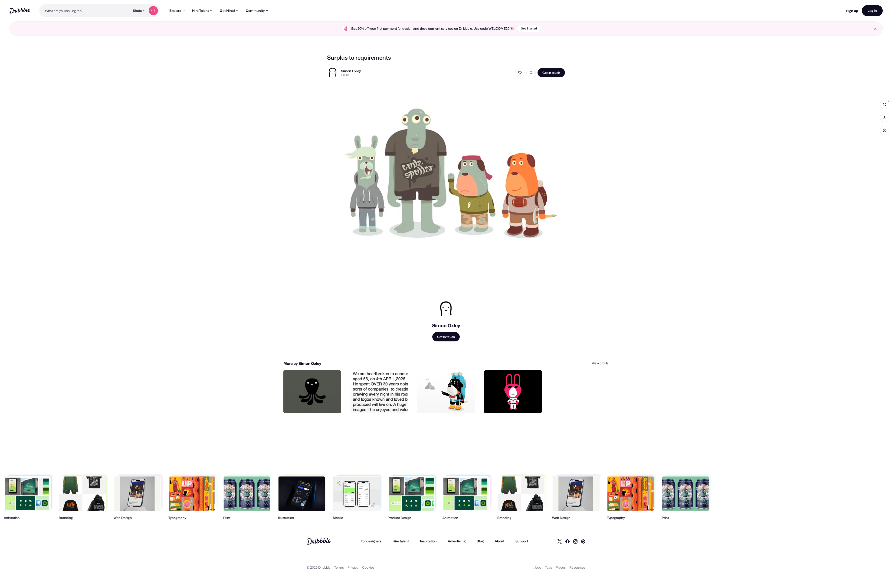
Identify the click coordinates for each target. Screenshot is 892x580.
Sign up (852, 11)
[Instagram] (575, 541)
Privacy (353, 567)
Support (521, 541)
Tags (548, 567)
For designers (371, 541)
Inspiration (428, 541)
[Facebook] (567, 541)
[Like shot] (520, 72)
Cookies (368, 567)
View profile (600, 363)
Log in (872, 11)
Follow (345, 74)
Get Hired (227, 11)
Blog (480, 541)
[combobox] (84, 10)
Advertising (457, 541)
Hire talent (401, 541)
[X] (560, 541)
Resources (577, 567)
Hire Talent (200, 11)
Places (561, 567)
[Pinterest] (583, 541)
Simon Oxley (351, 71)
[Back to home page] (19, 10)
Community (255, 11)
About (499, 541)
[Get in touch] (314, 405)
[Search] (153, 10)
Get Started (529, 28)
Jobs (538, 567)
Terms (339, 567)
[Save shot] (531, 72)
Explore (175, 11)
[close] (875, 28)
